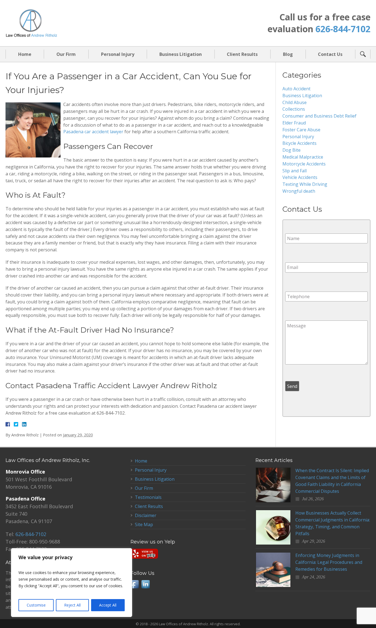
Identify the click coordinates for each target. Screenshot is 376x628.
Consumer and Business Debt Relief (319, 116)
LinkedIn (145, 584)
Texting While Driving (304, 184)
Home (24, 54)
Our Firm (66, 54)
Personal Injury (117, 54)
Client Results (242, 54)
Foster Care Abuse (301, 130)
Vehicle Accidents (299, 177)
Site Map (144, 524)
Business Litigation (180, 54)
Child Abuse (294, 102)
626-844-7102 (342, 29)
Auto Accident (296, 89)
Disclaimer (145, 515)
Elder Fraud (294, 123)
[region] (71, 582)
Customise (36, 605)
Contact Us (330, 54)
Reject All (72, 605)
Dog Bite (291, 150)
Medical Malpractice (302, 157)
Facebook (134, 584)
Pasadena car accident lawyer (93, 132)
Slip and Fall (294, 171)
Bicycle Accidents (299, 143)
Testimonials (148, 497)
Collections (293, 109)
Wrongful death (298, 191)
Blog (288, 54)
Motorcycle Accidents (304, 164)
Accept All (107, 605)
